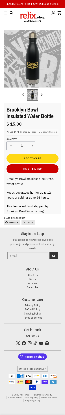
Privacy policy (31, 397)
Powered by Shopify (42, 394)
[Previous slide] (23, 94)
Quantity (11, 139)
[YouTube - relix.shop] (41, 343)
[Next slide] (41, 94)
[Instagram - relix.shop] (29, 343)
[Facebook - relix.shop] (24, 343)
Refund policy (14, 397)
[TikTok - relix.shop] (35, 343)
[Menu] (6, 13)
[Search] (11, 13)
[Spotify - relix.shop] (47, 343)
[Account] (53, 13)
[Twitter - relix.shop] (18, 343)
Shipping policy (32, 400)
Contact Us (32, 336)
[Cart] (59, 13)
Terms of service (49, 397)
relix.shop (25, 394)
